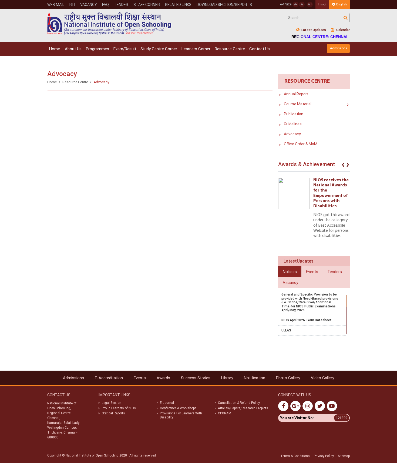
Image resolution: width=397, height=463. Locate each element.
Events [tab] (312, 271)
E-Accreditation (109, 377)
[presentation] (343, 165)
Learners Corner (195, 48)
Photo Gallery (288, 377)
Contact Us (259, 48)
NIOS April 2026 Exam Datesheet (306, 320)
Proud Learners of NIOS (119, 408)
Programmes (97, 48)
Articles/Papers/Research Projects (243, 408)
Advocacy (292, 134)
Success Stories (195, 377)
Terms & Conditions (295, 456)
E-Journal (167, 403)
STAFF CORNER (146, 4)
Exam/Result (124, 48)
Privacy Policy (324, 456)
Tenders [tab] (334, 271)
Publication (293, 114)
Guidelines (293, 124)
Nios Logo (109, 23)
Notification (254, 377)
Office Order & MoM (300, 144)
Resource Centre (230, 48)
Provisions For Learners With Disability (181, 415)
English (341, 4)
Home (54, 48)
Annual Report (296, 94)
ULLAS (286, 330)
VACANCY (88, 4)
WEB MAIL (55, 4)
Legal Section (111, 403)
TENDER (121, 4)
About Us (73, 48)
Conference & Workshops (178, 408)
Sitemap (344, 456)
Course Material (297, 104)
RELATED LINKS (178, 4)
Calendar (342, 30)
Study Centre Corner (158, 48)
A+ (310, 4)
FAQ (105, 4)
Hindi (322, 4)
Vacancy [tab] (290, 282)
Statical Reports (113, 413)
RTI (72, 4)
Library (227, 377)
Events (140, 377)
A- (295, 4)
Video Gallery (322, 377)
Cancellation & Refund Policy (239, 403)
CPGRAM (225, 413)
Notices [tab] (290, 271)
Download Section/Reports (224, 4)
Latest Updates (313, 30)
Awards (163, 377)
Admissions (338, 48)
